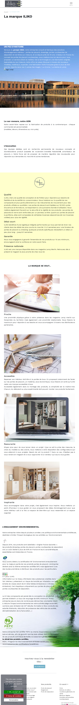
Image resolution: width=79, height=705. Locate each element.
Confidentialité (64, 699)
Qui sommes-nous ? (29, 690)
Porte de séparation (47, 692)
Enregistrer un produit (29, 688)
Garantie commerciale (29, 692)
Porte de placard (46, 688)
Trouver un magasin (28, 697)
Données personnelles (67, 697)
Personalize (13, 700)
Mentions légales (65, 695)
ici (44, 252)
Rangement (44, 690)
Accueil (6, 11)
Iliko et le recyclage (29, 695)
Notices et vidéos (65, 690)
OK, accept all (14, 692)
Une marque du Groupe (67, 702)
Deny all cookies (14, 696)
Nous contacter (27, 699)
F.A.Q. (61, 688)
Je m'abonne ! (39, 666)
